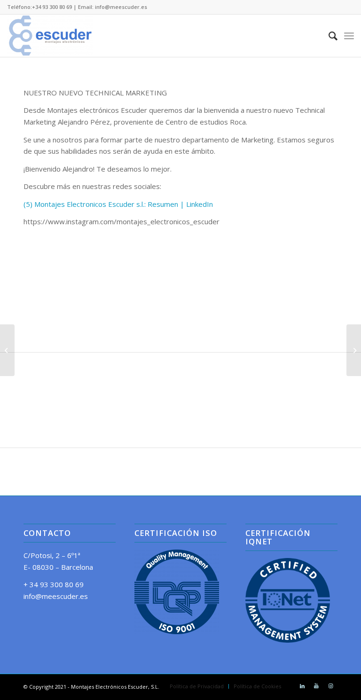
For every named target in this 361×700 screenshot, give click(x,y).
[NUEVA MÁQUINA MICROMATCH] (7, 350)
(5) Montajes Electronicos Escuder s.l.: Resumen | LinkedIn (118, 204)
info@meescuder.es (56, 596)
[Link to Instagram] (330, 686)
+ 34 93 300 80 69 (54, 584)
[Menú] (349, 35)
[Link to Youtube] (316, 686)
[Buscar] (328, 36)
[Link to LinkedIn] (302, 686)
